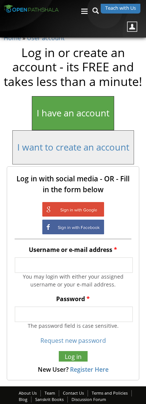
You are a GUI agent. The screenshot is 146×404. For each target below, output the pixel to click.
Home (12, 38)
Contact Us (73, 393)
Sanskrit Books (49, 399)
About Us (28, 393)
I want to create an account (73, 147)
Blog (23, 399)
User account (46, 38)
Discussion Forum (89, 399)
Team (50, 393)
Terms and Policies (110, 393)
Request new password (73, 340)
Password (73, 299)
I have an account (73, 113)
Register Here (89, 369)
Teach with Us (120, 8)
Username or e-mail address (73, 250)
